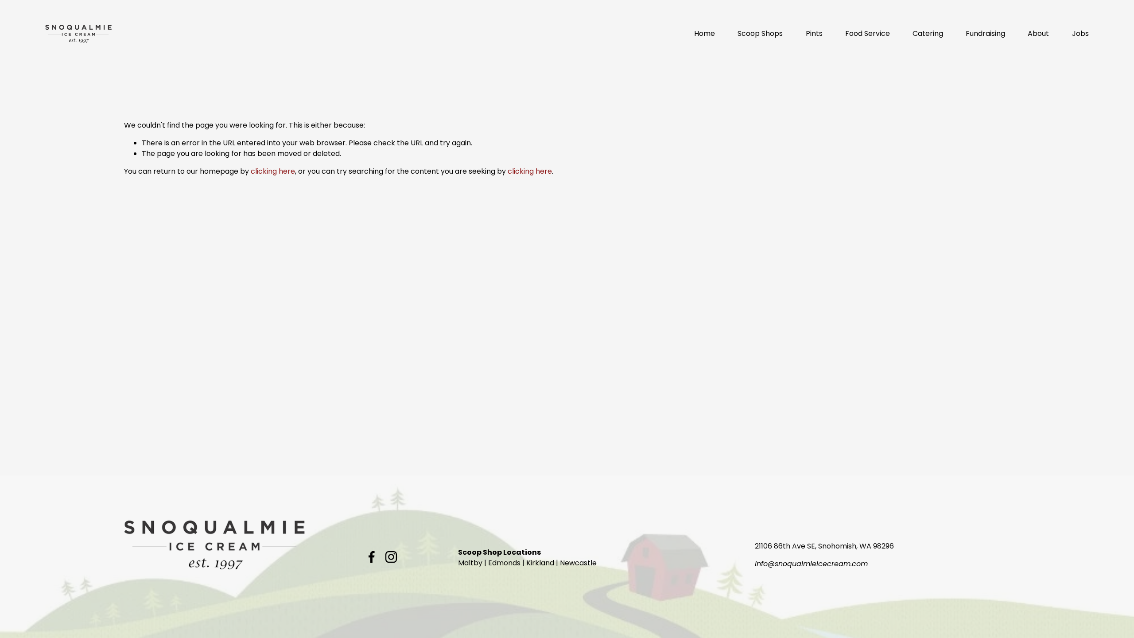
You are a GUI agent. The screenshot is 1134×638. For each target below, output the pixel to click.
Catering (928, 33)
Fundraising (985, 33)
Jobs (1080, 33)
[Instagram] (391, 557)
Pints (814, 33)
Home (704, 33)
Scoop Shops (760, 33)
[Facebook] (371, 557)
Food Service (867, 33)
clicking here (273, 171)
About (1038, 33)
